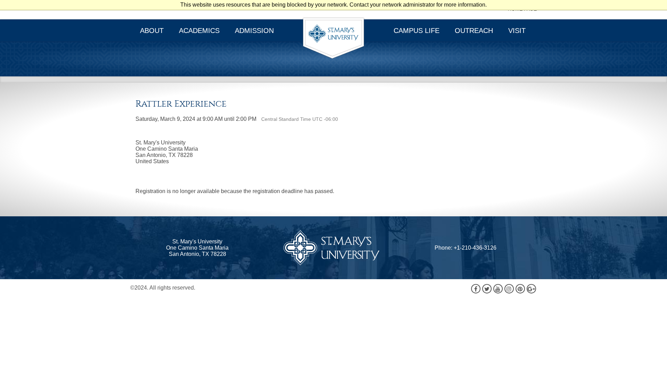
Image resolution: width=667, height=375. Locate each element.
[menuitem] (152, 30)
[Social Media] (503, 288)
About (152, 30)
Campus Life (416, 30)
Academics (199, 30)
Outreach (474, 30)
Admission (254, 30)
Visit (517, 30)
